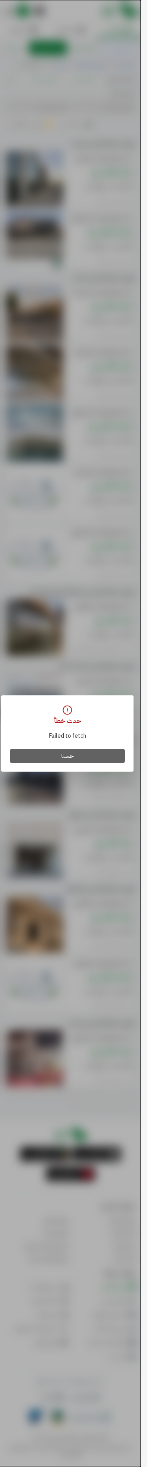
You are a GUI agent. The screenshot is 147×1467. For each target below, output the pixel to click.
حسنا (67, 756)
